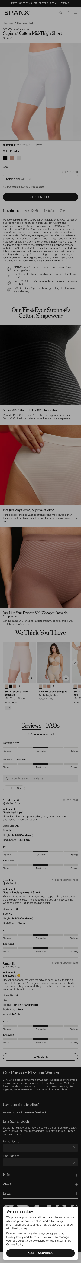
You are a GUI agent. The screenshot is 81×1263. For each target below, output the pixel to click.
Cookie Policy (14, 1244)
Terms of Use (38, 1237)
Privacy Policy (14, 1237)
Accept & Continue (40, 1253)
